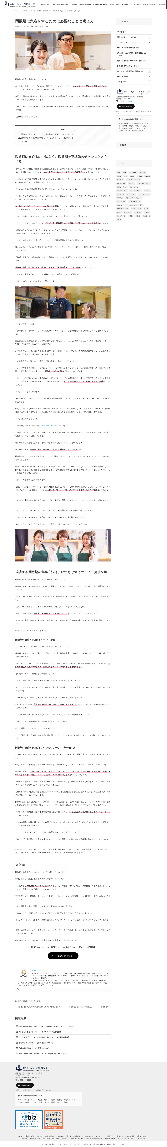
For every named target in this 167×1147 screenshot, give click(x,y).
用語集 (63, 1138)
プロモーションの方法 (127, 42)
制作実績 (120, 1136)
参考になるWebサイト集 (128, 66)
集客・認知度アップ (36, 26)
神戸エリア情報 (124, 76)
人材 (147, 209)
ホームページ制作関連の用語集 (130, 71)
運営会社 (24, 1138)
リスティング (137, 209)
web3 (148, 176)
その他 (122, 82)
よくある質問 (129, 1136)
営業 (131, 216)
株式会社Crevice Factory (31, 1077)
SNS (140, 176)
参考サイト (121, 216)
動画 (147, 212)
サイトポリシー (140, 1138)
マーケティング (123, 209)
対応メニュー (100, 1136)
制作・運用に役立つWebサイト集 (131, 60)
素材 (138, 216)
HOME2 (21, 1136)
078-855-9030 (126, 101)
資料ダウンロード (143, 1136)
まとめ (24, 141)
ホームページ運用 (136, 205)
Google (143, 172)
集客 (47, 26)
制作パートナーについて (51, 1138)
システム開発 (122, 190)
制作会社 (128, 212)
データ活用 (131, 194)
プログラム (121, 201)
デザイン (121, 194)
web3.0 (120, 180)
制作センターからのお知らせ (129, 37)
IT (126, 176)
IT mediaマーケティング (51, 425)
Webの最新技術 (110, 1138)
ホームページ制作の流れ (45, 1136)
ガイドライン (122, 187)
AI (119, 172)
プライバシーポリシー (134, 198)
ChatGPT (134, 172)
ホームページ (122, 205)
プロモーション (135, 201)
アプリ (132, 183)
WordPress (122, 183)
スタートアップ (136, 190)
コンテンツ (134, 187)
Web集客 (122, 32)
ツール (148, 190)
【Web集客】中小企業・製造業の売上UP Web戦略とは (75, 1136)
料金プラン (111, 1136)
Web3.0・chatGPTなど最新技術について (132, 54)
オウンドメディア (144, 183)
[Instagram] (18, 989)
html (119, 176)
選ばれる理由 (30, 1136)
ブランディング (145, 194)
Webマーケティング (134, 180)
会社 (119, 212)
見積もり (147, 216)
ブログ (120, 198)
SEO (132, 176)
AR (125, 172)
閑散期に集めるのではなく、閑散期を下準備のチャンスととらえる (49, 134)
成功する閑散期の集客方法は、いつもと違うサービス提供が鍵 (47, 138)
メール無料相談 (35, 1138)
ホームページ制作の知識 (128, 47)
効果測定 (138, 212)
